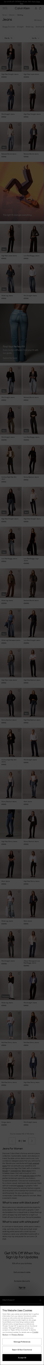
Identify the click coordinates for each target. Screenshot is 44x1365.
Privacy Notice (17, 1334)
